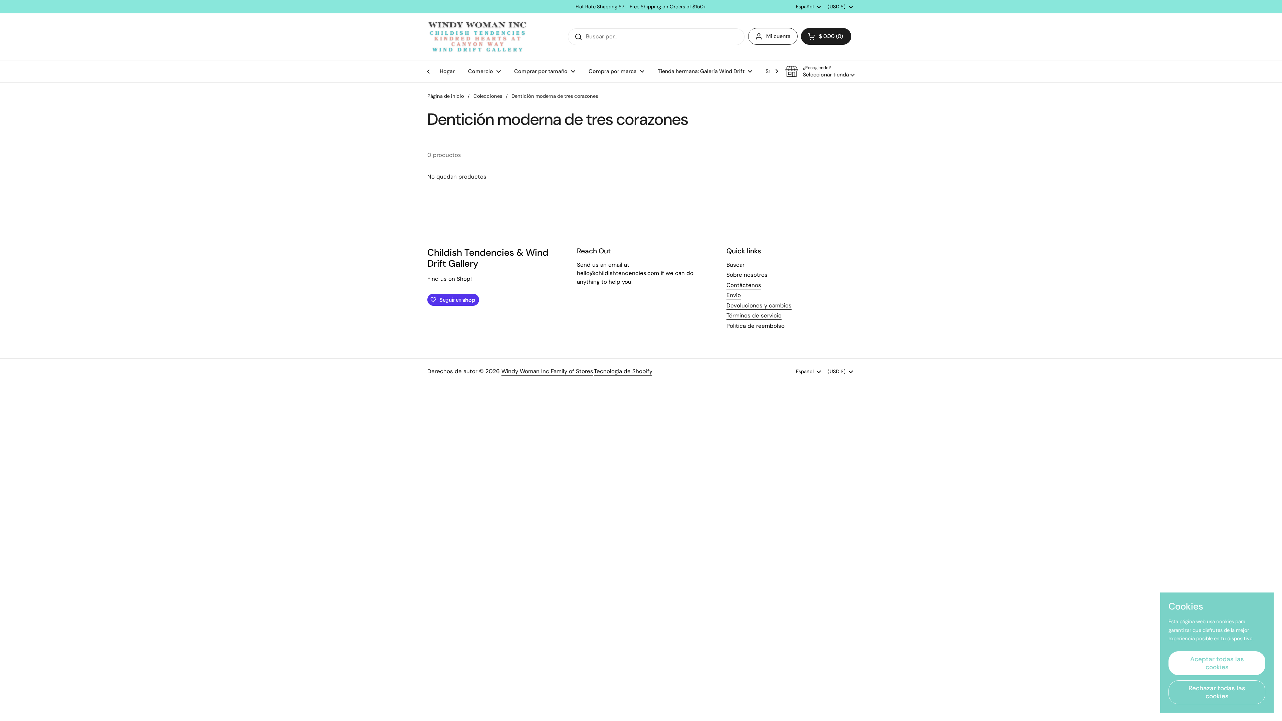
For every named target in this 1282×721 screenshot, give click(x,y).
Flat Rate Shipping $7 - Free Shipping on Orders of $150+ (641, 6)
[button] (826, 36)
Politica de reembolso (755, 325)
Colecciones (487, 96)
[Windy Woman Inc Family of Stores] (477, 36)
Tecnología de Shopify (623, 371)
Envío (733, 295)
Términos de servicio (754, 315)
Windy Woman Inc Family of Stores (547, 371)
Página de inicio (445, 96)
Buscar (735, 264)
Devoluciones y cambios (759, 305)
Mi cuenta (778, 36)
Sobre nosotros (747, 274)
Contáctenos (743, 285)
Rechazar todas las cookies (1217, 692)
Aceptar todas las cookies (1217, 663)
